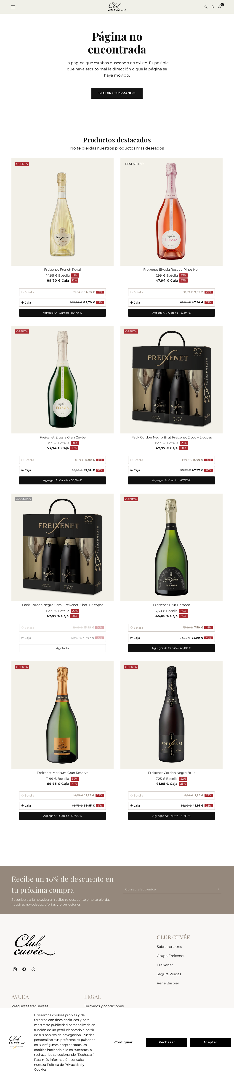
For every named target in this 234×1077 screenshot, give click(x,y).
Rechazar (167, 1042)
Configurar (123, 1042)
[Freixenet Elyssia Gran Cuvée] (62, 379)
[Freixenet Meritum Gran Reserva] (62, 715)
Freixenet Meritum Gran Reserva (62, 773)
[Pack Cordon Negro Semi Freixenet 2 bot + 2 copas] (62, 547)
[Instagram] (15, 969)
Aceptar (210, 1042)
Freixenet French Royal (62, 269)
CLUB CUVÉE (173, 937)
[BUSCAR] (206, 7)
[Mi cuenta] (213, 7)
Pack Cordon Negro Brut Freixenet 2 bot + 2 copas (171, 437)
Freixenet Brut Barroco (171, 605)
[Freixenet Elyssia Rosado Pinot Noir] (171, 212)
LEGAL (92, 996)
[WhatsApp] (33, 969)
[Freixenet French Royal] (62, 212)
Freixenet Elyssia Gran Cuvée (62, 437)
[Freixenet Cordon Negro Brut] (171, 715)
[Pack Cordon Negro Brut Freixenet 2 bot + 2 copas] (171, 379)
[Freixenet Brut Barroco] (171, 547)
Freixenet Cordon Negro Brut (171, 773)
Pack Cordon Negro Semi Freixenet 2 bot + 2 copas (62, 605)
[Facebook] (24, 969)
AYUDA (20, 996)
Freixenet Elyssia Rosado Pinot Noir (171, 269)
